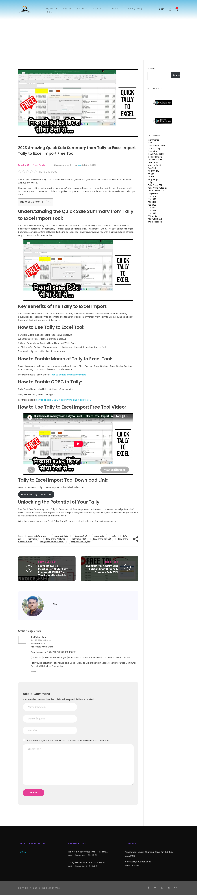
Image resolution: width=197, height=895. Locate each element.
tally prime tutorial (102, 539)
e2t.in (23, 852)
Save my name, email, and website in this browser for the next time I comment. (68, 740)
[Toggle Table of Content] (47, 202)
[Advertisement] (98, 40)
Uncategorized (155, 221)
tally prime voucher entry (52, 541)
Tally (150, 182)
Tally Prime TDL (155, 185)
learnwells (99, 536)
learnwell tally (61, 536)
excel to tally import (37, 536)
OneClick (152, 168)
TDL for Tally (154, 216)
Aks (79, 165)
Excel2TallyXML (155, 157)
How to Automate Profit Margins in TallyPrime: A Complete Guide (88, 851)
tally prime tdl (79, 539)
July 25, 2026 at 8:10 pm (41, 640)
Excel (150, 142)
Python (151, 173)
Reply (33, 671)
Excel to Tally (154, 148)
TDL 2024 (152, 210)
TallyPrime (153, 193)
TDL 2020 (152, 199)
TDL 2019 (152, 196)
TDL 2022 (152, 205)
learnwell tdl (81, 536)
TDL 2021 (152, 202)
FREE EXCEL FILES (155, 159)
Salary (151, 176)
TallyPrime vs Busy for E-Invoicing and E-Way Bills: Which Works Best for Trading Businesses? (88, 862)
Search (151, 68)
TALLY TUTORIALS (156, 190)
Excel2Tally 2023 (156, 154)
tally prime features (55, 539)
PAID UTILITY (153, 171)
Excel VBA (23, 165)
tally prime (33, 539)
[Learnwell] (25, 9)
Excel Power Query (156, 145)
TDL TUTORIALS (155, 219)
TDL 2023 (152, 207)
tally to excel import (80, 541)
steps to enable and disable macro (67, 374)
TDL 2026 (152, 213)
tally (114, 536)
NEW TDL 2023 (154, 165)
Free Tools (39, 165)
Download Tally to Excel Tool (36, 494)
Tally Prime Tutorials (157, 188)
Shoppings (153, 179)
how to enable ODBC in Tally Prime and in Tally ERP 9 (63, 399)
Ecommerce (153, 140)
